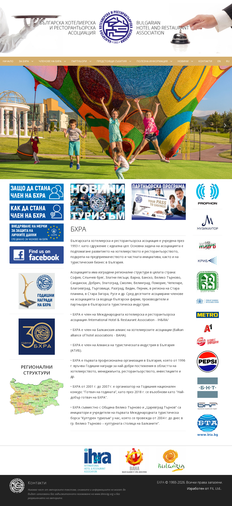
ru (228, 61)
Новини (183, 61)
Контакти (205, 61)
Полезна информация (152, 61)
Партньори (79, 61)
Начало (8, 61)
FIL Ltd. (215, 488)
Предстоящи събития (112, 61)
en (219, 61)
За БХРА (24, 61)
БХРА (160, 482)
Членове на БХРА (50, 61)
